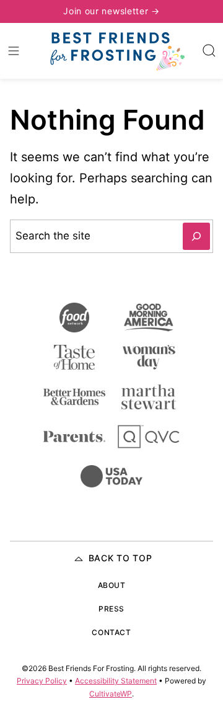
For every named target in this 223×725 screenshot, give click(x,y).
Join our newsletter (107, 11)
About (112, 585)
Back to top (120, 558)
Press (111, 608)
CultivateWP (110, 693)
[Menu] (13, 50)
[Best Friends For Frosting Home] (116, 50)
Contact (111, 632)
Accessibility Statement (116, 680)
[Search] (209, 50)
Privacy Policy (42, 680)
